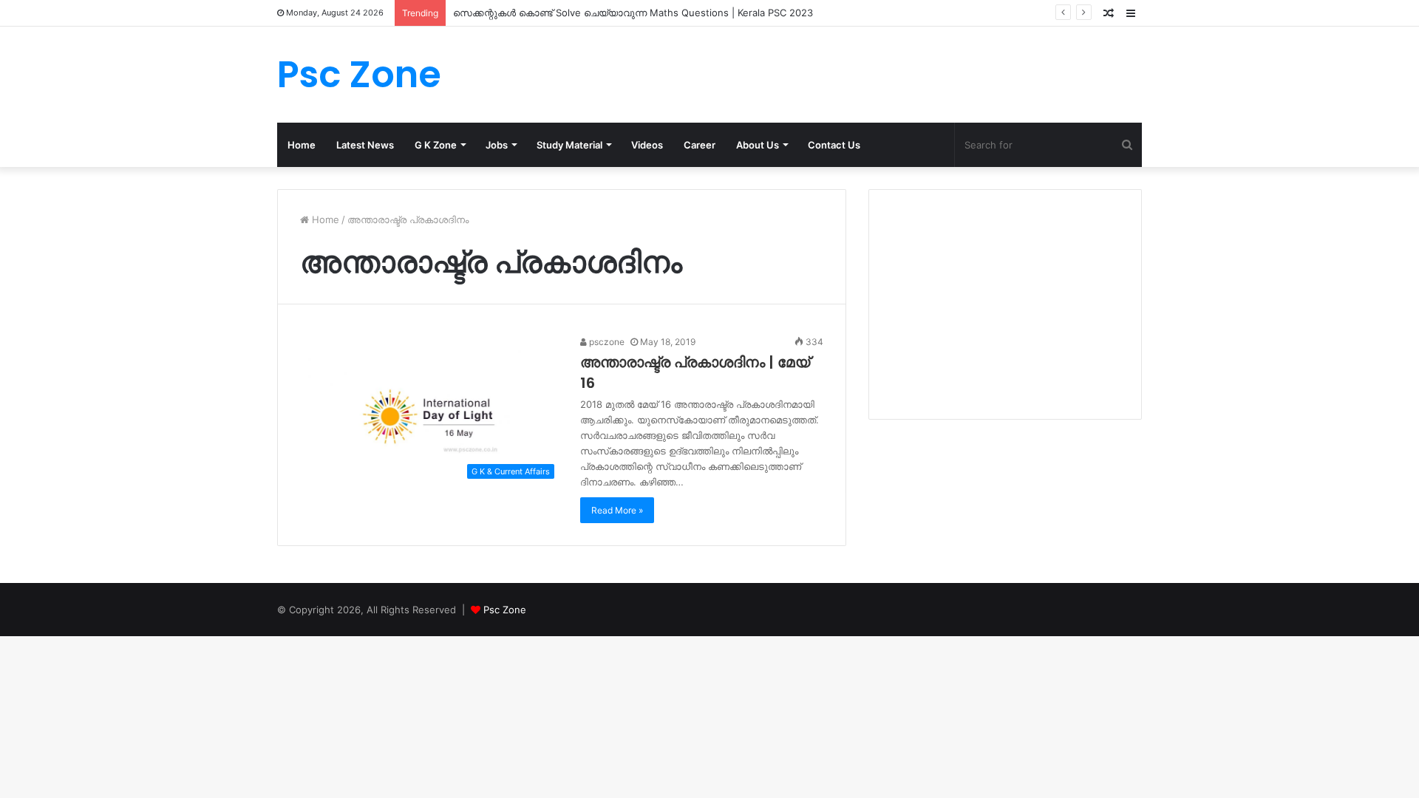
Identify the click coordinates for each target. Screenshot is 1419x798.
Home (301, 145)
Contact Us (834, 145)
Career (699, 145)
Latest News (365, 145)
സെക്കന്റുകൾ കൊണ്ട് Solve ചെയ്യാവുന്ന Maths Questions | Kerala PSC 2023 (633, 12)
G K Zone (436, 145)
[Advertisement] (1005, 304)
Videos (647, 145)
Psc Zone (504, 609)
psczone (606, 341)
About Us (757, 145)
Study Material (569, 145)
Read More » (617, 510)
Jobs (497, 145)
